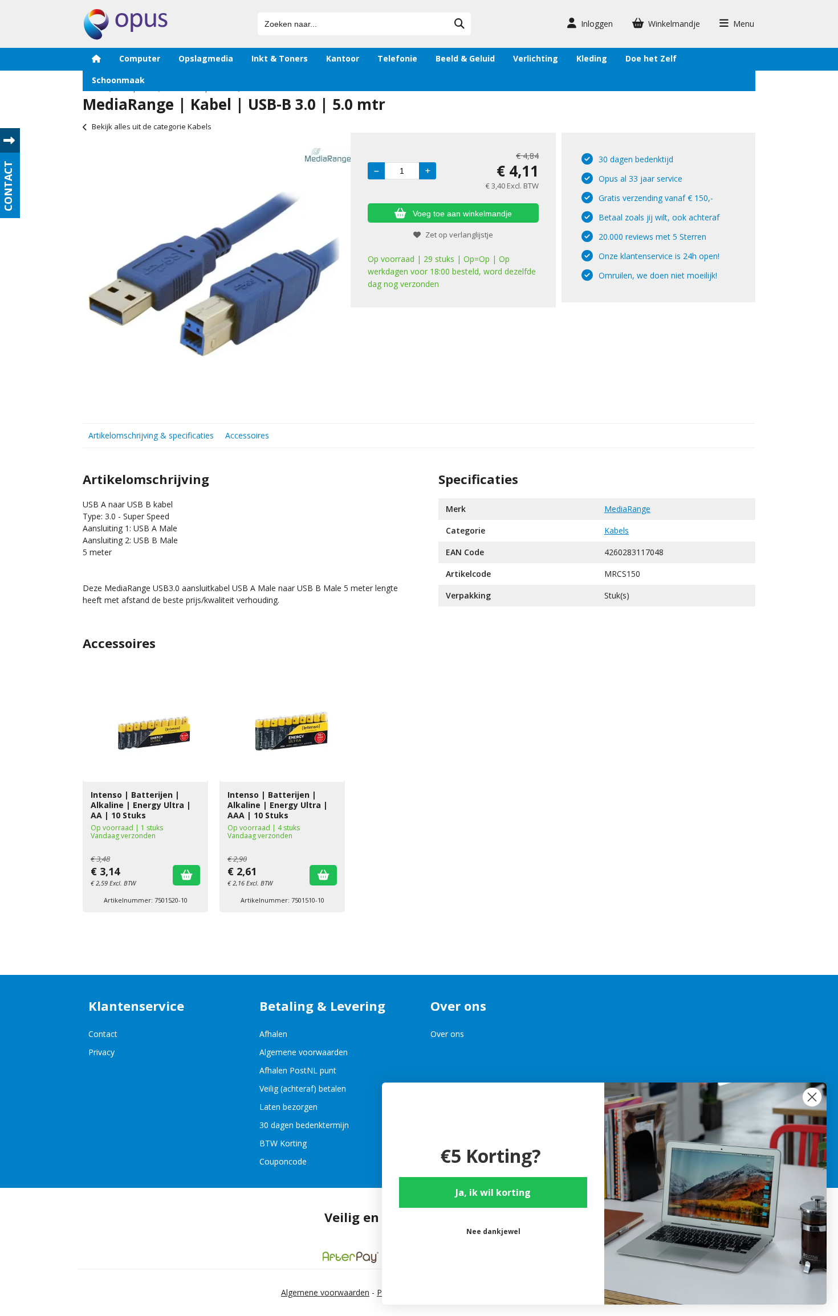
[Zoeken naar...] (459, 24)
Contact (102, 1033)
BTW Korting (283, 1143)
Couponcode (283, 1161)
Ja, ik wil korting (493, 1192)
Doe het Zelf (651, 58)
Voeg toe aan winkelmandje (462, 213)
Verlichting (535, 58)
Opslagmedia (205, 58)
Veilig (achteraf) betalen (302, 1088)
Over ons (447, 1033)
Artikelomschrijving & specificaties (151, 435)
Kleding (591, 58)
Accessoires (247, 435)
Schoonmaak (118, 80)
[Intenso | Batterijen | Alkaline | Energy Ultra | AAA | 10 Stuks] (282, 722)
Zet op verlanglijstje (459, 234)
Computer (139, 58)
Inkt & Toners (279, 58)
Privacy (101, 1052)
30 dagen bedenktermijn (304, 1125)
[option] (214, 275)
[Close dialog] (812, 1097)
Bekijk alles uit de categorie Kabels (151, 126)
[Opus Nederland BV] (125, 36)
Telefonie (397, 58)
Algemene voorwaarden (303, 1052)
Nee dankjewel (493, 1231)
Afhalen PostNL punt (297, 1070)
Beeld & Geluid (465, 58)
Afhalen (273, 1033)
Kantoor (342, 58)
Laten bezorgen (288, 1106)
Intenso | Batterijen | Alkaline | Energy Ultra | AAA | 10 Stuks (277, 805)
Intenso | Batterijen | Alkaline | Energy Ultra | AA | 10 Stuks (141, 805)
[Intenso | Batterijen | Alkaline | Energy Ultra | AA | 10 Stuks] (145, 722)
